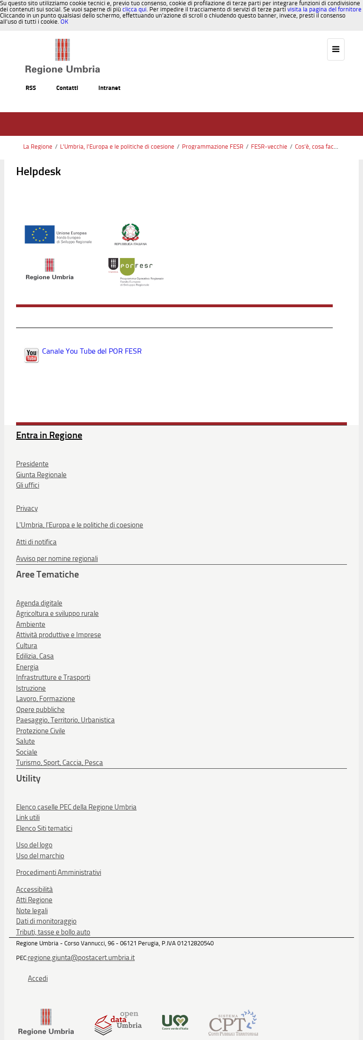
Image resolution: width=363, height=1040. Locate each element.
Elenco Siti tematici (44, 828)
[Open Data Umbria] (118, 1021)
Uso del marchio (40, 856)
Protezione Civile (40, 731)
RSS (31, 87)
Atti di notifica (36, 542)
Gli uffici (27, 485)
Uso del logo (34, 845)
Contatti (67, 87)
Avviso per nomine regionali (57, 558)
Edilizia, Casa (35, 656)
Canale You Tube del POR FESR (92, 351)
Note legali (32, 911)
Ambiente (30, 624)
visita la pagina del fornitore (324, 9)
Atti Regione (34, 900)
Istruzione (31, 688)
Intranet (109, 87)
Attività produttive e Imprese (58, 635)
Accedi (38, 978)
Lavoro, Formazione (45, 698)
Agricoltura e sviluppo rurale (57, 613)
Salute (25, 741)
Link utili (28, 817)
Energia (27, 667)
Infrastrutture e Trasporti (53, 677)
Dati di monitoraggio (46, 921)
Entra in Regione (49, 435)
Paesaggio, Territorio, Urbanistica (65, 720)
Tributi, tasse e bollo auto (53, 932)
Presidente (32, 464)
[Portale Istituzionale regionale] (46, 1021)
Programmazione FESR (212, 146)
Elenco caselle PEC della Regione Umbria (76, 807)
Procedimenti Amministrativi (58, 872)
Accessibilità (34, 889)
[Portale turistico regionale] (175, 1021)
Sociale (26, 752)
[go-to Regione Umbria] (62, 43)
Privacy (27, 508)
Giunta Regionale (41, 475)
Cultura (26, 645)
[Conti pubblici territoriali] (233, 1021)
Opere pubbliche (40, 709)
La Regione (37, 146)
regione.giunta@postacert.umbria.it (81, 957)
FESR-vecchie (269, 146)
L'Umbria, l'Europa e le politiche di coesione (117, 146)
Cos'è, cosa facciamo (322, 146)
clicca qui (134, 9)
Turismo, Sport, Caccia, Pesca (59, 762)
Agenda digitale (39, 603)
